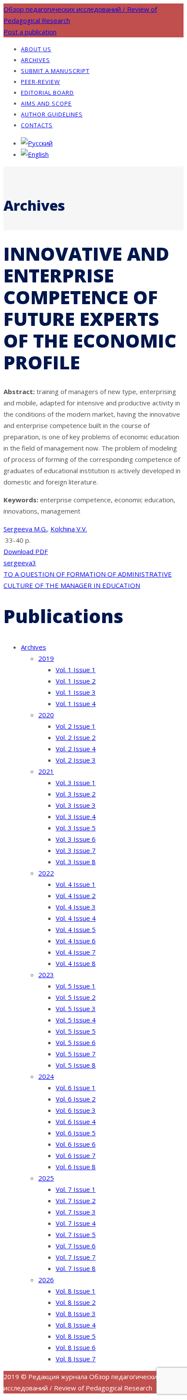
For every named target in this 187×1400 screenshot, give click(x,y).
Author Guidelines (52, 114)
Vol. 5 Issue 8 (76, 1065)
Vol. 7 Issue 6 (76, 1245)
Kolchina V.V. (68, 528)
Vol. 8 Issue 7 (76, 1358)
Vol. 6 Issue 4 (76, 1121)
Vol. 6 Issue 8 (76, 1166)
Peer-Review (40, 82)
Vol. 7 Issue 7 (76, 1257)
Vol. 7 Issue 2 (76, 1200)
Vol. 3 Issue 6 (76, 839)
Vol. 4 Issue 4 (76, 918)
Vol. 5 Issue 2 (76, 997)
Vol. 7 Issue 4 (76, 1223)
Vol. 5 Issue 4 (76, 1019)
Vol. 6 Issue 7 (76, 1155)
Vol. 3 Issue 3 (76, 805)
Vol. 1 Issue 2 (76, 681)
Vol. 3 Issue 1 (76, 782)
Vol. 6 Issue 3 (76, 1110)
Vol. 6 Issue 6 (76, 1144)
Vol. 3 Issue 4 (76, 816)
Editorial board (47, 92)
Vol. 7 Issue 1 (76, 1189)
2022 (46, 873)
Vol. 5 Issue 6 (76, 1042)
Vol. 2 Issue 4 (76, 748)
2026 (46, 1279)
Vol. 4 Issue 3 (76, 906)
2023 (46, 974)
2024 (46, 1076)
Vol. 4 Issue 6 (76, 940)
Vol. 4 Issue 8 (76, 963)
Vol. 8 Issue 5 (76, 1336)
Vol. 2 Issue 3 (76, 760)
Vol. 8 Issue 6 (76, 1347)
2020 (46, 714)
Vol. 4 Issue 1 (76, 884)
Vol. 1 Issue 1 (76, 669)
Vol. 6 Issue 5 (76, 1132)
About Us (36, 49)
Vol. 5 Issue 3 (76, 1008)
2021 (46, 771)
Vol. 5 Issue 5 (76, 1031)
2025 (46, 1178)
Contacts (37, 125)
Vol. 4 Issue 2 (76, 895)
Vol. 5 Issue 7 (76, 1053)
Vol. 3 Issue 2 (76, 794)
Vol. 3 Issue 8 (76, 861)
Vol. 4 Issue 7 (76, 952)
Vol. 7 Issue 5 (76, 1234)
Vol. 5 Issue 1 (76, 986)
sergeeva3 (19, 562)
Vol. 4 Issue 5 (76, 929)
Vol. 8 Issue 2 (76, 1302)
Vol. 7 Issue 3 (76, 1212)
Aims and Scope (46, 103)
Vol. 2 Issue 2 (76, 737)
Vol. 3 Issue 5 (76, 827)
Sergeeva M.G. (25, 528)
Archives (35, 60)
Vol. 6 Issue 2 (76, 1099)
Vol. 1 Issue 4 (76, 703)
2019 (46, 658)
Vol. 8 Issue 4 (76, 1324)
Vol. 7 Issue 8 (76, 1268)
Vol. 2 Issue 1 (76, 726)
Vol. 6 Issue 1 (76, 1087)
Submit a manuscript (55, 71)
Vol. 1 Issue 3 (76, 692)
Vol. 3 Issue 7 (76, 850)
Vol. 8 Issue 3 (76, 1313)
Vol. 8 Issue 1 (76, 1291)
